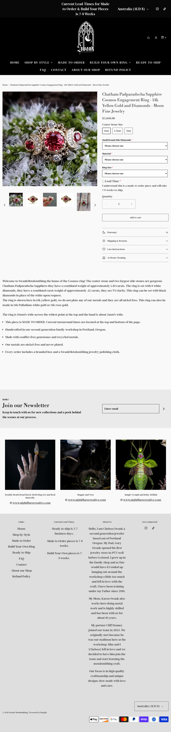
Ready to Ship (148, 62)
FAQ (43, 70)
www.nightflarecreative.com (32, 503)
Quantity (107, 196)
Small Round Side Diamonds (116, 140)
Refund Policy (118, 70)
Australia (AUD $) (131, 8)
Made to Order (71, 62)
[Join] (163, 408)
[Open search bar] (148, 37)
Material (106, 153)
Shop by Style (21, 535)
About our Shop (85, 70)
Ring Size (107, 167)
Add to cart (135, 217)
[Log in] (156, 37)
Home (15, 62)
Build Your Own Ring (21, 546)
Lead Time (112, 181)
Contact (58, 70)
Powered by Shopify (38, 712)
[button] (5, 204)
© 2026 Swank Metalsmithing (15, 712)
